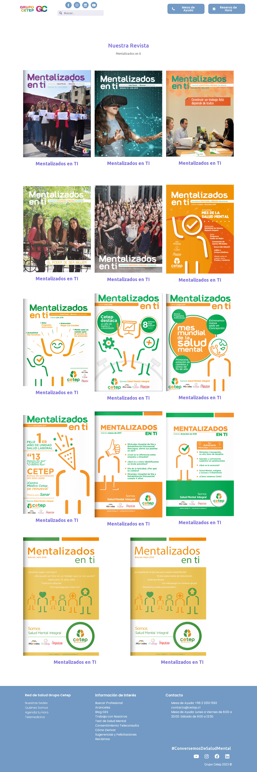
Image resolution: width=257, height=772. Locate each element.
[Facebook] (217, 756)
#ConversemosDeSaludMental (201, 748)
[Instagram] (77, 5)
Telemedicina (35, 717)
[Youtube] (94, 5)
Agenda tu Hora (36, 712)
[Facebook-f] (68, 5)
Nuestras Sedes (36, 703)
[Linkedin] (85, 5)
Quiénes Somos (36, 707)
